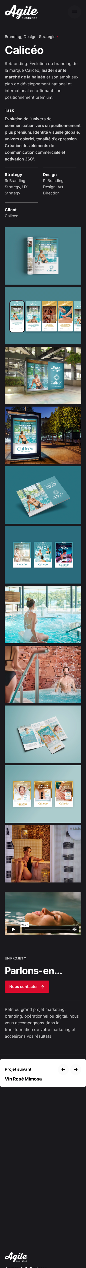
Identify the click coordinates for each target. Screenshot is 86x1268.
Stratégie (47, 36)
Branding (13, 36)
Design (30, 36)
